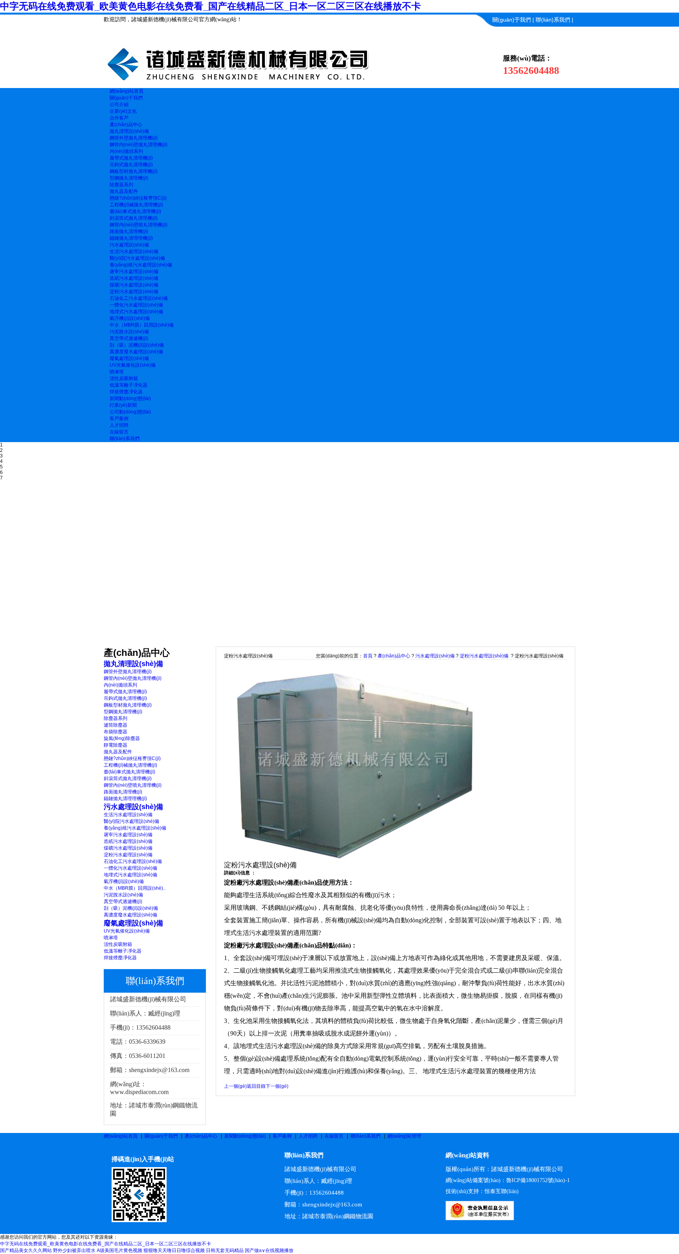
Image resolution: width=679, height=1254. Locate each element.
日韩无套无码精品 (225, 1250)
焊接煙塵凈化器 (126, 392)
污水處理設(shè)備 (129, 245)
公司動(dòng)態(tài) (130, 412)
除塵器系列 (121, 184)
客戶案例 (282, 1136)
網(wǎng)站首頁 (121, 1136)
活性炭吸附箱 (124, 378)
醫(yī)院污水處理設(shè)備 (137, 258)
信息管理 (562, 34)
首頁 (368, 656)
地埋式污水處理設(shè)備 (136, 311)
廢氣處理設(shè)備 (129, 358)
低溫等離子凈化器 (128, 385)
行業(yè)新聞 (123, 405)
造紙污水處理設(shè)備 (134, 278)
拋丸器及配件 (124, 191)
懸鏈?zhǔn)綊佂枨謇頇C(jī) (138, 198)
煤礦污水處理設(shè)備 (134, 285)
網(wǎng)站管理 (404, 1136)
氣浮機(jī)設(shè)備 (130, 318)
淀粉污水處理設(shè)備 (134, 291)
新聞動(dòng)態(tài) (245, 1136)
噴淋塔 (117, 372)
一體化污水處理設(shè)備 (136, 305)
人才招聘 (308, 1136)
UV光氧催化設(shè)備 (133, 365)
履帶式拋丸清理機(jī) (131, 158)
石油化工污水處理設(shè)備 (139, 298)
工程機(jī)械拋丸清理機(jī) (136, 204)
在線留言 (334, 1136)
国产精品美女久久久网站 (26, 1250)
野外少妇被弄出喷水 (74, 1250)
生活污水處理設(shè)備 (134, 251)
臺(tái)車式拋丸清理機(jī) (135, 211)
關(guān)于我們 (511, 20)
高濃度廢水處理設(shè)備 (136, 351)
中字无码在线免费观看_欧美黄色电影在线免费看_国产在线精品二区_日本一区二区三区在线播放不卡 (210, 6)
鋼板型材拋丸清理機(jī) (134, 171)
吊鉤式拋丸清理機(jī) (131, 164)
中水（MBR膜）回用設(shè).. (134, 888)
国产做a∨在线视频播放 (269, 1250)
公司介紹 (119, 104)
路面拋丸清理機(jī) (129, 231)
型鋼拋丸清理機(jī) (129, 178)
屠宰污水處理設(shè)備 (134, 271)
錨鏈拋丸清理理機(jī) (131, 238)
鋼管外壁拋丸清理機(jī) (134, 138)
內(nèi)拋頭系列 (126, 151)
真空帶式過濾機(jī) (129, 338)
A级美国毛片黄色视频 (119, 1250)
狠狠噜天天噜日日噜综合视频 (174, 1250)
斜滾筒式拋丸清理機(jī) (134, 218)
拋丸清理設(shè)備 (129, 131)
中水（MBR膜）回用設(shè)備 (142, 325)
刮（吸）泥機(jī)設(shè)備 (137, 345)
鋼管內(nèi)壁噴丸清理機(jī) (138, 225)
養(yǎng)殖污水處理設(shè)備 (141, 265)
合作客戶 (119, 118)
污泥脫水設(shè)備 (129, 331)
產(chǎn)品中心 (394, 656)
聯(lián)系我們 (553, 20)
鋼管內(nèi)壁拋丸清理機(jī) (138, 144)
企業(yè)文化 (123, 111)
